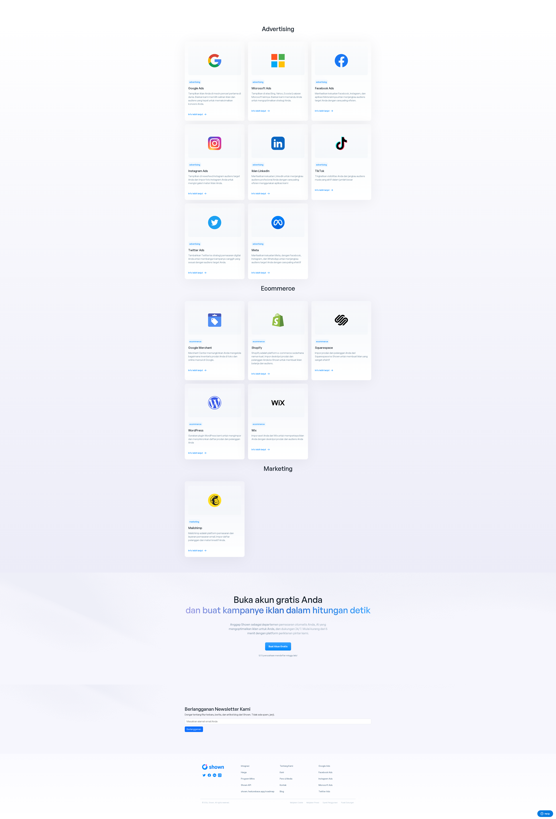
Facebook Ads (325, 772)
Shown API (246, 785)
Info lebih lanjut (195, 114)
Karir (282, 772)
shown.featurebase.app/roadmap (257, 791)
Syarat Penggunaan (330, 802)
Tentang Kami (286, 766)
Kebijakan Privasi (312, 802)
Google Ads (324, 766)
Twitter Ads (324, 791)
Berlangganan (194, 729)
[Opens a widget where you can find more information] (545, 814)
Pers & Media (286, 778)
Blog (282, 791)
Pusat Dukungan (347, 802)
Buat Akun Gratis (278, 646)
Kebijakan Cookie (296, 802)
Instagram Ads (326, 778)
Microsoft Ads (326, 785)
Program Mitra (248, 778)
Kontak (283, 785)
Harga (244, 772)
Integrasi (245, 766)
